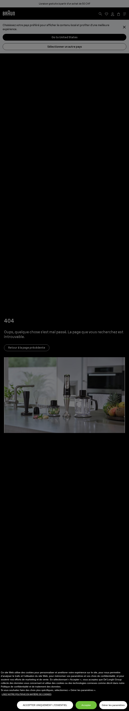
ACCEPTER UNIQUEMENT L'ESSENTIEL (45, 705)
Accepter (86, 705)
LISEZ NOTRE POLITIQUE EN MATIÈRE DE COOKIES (26, 694)
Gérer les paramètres (113, 705)
